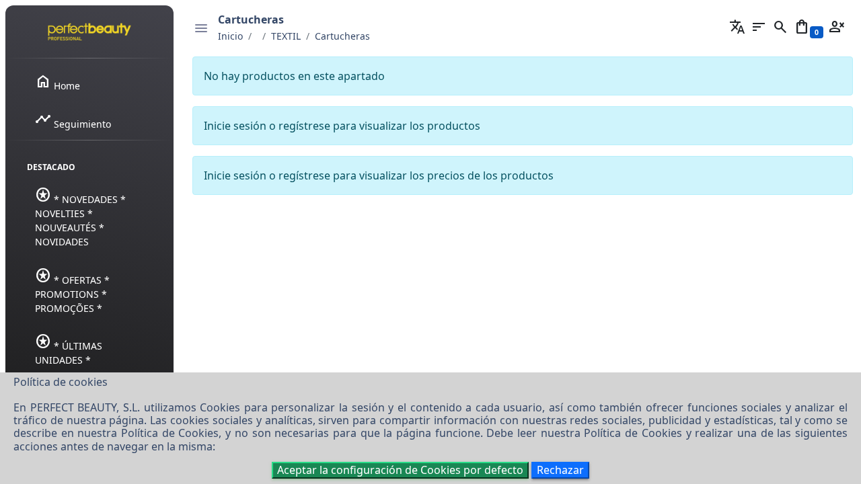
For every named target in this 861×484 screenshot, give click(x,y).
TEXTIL (286, 36)
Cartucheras (342, 36)
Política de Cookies (170, 433)
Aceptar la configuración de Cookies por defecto (400, 469)
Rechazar (560, 469)
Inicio (230, 36)
